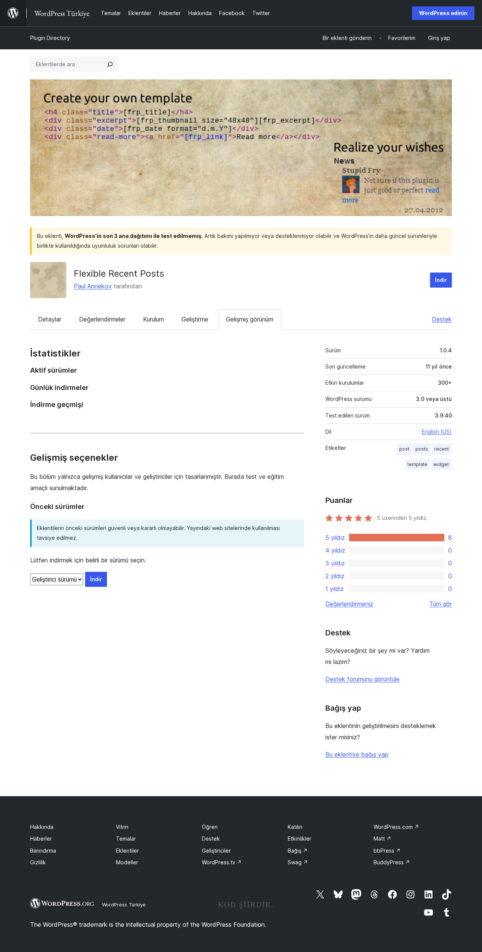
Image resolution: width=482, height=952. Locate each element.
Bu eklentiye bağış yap (356, 754)
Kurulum (153, 319)
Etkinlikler (299, 838)
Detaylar (49, 319)
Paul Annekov (93, 286)
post (404, 449)
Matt (382, 838)
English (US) (437, 431)
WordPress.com (396, 827)
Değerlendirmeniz (349, 604)
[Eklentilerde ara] (109, 64)
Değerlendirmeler (102, 319)
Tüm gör (440, 604)
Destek (442, 319)
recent (441, 449)
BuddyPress (392, 862)
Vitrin (122, 827)
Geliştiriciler (216, 850)
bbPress (387, 850)
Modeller (127, 862)
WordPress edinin (443, 13)
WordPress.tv (222, 862)
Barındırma (43, 850)
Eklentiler (127, 850)
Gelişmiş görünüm (249, 319)
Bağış (298, 850)
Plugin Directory (50, 38)
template (417, 464)
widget (441, 464)
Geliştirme (195, 319)
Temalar (126, 838)
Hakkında (41, 827)
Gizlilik (38, 862)
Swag (298, 862)
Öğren (210, 827)
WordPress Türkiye (124, 905)
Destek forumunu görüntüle (362, 679)
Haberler (41, 838)
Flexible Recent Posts (119, 273)
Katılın (295, 827)
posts (421, 449)
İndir (441, 280)
